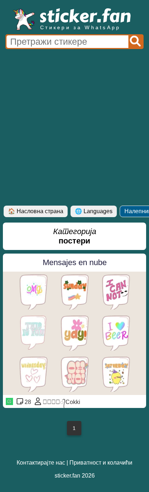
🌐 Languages (93, 211)
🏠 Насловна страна (35, 211)
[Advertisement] (74, 127)
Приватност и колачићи (100, 463)
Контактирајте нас (41, 463)
